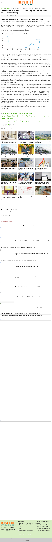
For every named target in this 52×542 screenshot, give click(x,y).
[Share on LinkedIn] (13, 125)
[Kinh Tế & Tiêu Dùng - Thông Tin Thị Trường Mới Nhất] (26, 3)
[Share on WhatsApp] (2, 125)
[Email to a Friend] (9, 125)
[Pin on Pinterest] (11, 125)
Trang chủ (3, 8)
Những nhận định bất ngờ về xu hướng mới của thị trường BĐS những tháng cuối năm (21, 121)
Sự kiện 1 (8, 8)
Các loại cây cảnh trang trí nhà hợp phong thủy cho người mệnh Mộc (17, 115)
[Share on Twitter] (6, 125)
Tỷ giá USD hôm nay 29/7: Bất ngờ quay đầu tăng (13, 120)
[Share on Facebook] (4, 125)
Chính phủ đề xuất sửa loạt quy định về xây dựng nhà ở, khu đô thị (17, 113)
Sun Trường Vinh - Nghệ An (25, 534)
